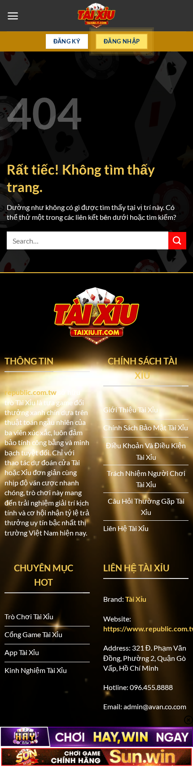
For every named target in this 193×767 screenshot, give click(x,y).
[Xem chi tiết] (96, 15)
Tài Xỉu (135, 599)
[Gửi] (177, 240)
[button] (13, 16)
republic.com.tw (30, 392)
